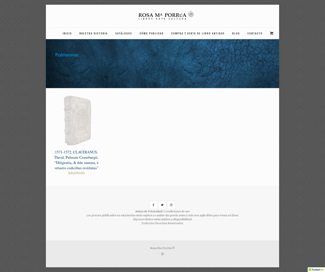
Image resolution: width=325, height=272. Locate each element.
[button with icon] (153, 205)
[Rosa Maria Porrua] (162, 16)
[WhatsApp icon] (162, 254)
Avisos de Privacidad (148, 211)
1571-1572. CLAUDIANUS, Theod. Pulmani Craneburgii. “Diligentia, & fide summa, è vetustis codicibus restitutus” (76, 159)
